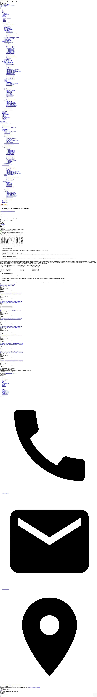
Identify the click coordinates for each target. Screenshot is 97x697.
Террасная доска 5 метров (10, 157)
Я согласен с (8, 373)
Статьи (4, 118)
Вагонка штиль (9, 91)
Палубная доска (7, 59)
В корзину (2, 228)
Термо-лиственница (9, 57)
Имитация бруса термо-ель (11, 103)
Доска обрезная (7, 26)
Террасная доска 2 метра (10, 48)
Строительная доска (7, 27)
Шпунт (7, 188)
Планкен (5, 81)
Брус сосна (8, 35)
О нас (3, 12)
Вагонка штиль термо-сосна (11, 99)
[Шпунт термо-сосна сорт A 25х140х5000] (7, 211)
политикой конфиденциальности (10, 373)
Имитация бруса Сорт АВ (10, 73)
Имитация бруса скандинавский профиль (13, 71)
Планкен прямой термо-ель (11, 104)
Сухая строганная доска (8, 29)
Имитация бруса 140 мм (10, 75)
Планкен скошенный (10, 95)
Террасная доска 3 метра (10, 51)
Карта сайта (4, 380)
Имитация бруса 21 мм (10, 78)
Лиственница (8, 44)
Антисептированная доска (9, 38)
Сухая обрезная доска (8, 28)
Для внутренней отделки (10, 167)
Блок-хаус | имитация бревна (9, 79)
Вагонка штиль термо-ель (10, 102)
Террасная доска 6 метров (10, 158)
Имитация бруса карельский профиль (12, 69)
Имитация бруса (7, 63)
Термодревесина (5, 87)
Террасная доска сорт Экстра (11, 56)
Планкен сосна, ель (9, 180)
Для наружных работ (8, 110)
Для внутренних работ (8, 109)
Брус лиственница (9, 32)
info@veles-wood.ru (6, 4)
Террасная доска (7, 43)
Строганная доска (9, 96)
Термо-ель (8, 45)
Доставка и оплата (5, 14)
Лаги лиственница (7, 39)
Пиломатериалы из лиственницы (10, 24)
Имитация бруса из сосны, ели (11, 66)
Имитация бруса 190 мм (10, 74)
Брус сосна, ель (9, 139)
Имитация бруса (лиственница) (11, 70)
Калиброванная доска (8, 40)
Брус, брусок (6, 30)
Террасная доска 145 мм (10, 47)
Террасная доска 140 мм (10, 46)
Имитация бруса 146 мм (10, 77)
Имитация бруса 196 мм (10, 76)
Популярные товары (5, 129)
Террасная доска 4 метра (10, 52)
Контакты (4, 16)
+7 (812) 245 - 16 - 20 (4, 5)
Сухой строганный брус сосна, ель (12, 34)
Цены (3, 11)
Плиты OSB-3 (4, 111)
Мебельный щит (5, 112)
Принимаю (2, 688)
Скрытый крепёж (5, 113)
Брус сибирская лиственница (11, 138)
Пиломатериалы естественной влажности (11, 37)
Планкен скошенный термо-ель (11, 105)
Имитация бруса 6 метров (10, 72)
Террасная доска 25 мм (10, 49)
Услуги (4, 21)
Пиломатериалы (5, 130)
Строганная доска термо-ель (11, 106)
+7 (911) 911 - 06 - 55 (11, 5)
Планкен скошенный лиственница (12, 83)
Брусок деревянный (9, 36)
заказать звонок (3, 6)
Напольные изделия (5, 41)
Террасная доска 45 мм (10, 53)
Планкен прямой (9, 85)
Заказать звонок (3, 374)
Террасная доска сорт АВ (10, 55)
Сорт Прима (8, 67)
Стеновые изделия (5, 61)
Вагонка (5, 80)
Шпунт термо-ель (9, 107)
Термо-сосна (8, 58)
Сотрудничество (6, 114)
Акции (3, 15)
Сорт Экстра (8, 68)
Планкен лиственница (10, 84)
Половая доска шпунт (8, 60)
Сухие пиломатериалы (8, 25)
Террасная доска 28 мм (10, 50)
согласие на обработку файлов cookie (34, 687)
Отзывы (5, 13)
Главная (3, 9)
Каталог (3, 10)
